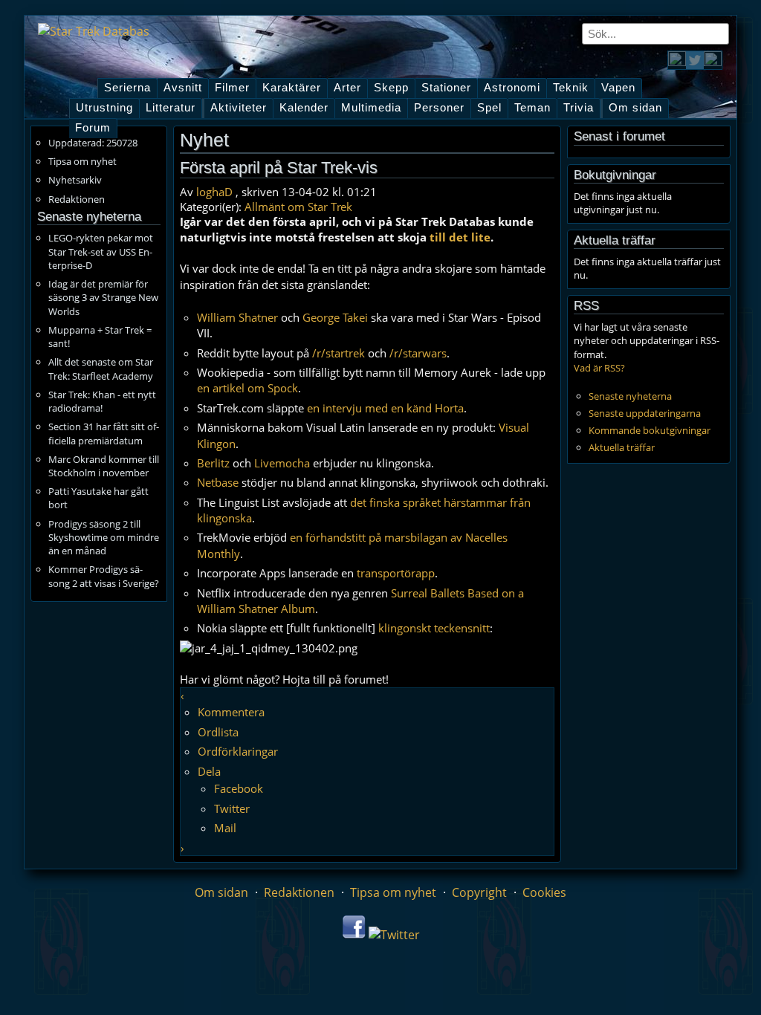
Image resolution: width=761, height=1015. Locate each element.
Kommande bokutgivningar (649, 430)
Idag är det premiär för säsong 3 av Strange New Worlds (103, 297)
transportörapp (396, 572)
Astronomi (512, 88)
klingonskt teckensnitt (434, 627)
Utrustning (104, 108)
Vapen (618, 88)
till (438, 237)
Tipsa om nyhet (82, 161)
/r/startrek (338, 353)
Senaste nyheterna (630, 396)
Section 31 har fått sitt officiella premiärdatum (103, 433)
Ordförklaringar (238, 751)
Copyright (479, 892)
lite (480, 237)
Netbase (218, 482)
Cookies (544, 892)
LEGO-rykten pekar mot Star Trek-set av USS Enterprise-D (100, 251)
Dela (209, 771)
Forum (93, 128)
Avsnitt (182, 88)
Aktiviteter (238, 108)
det (458, 237)
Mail (225, 827)
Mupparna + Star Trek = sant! (100, 336)
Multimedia (371, 108)
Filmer (232, 88)
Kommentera (231, 711)
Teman (532, 108)
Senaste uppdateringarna (645, 413)
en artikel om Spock (247, 387)
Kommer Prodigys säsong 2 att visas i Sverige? (103, 575)
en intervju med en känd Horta (385, 408)
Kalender (303, 108)
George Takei (335, 317)
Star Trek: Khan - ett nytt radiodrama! (102, 401)
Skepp (391, 88)
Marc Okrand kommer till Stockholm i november (103, 466)
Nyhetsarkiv (75, 180)
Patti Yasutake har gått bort (98, 497)
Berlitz (213, 462)
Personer (439, 108)
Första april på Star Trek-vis (279, 167)
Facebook (238, 788)
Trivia (578, 108)
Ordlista (218, 731)
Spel (489, 108)
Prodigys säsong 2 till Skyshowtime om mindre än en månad (103, 537)
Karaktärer (291, 88)
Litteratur (170, 108)
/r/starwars (418, 353)
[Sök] (719, 33)
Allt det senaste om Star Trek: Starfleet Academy (100, 368)
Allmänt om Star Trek (298, 206)
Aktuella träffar (622, 447)
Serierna (127, 88)
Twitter (232, 808)
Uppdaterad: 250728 (92, 142)
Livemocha (282, 462)
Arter (347, 88)
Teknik (571, 88)
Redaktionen (76, 199)
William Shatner (237, 317)
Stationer (446, 88)
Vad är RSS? (599, 367)
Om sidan (635, 108)
